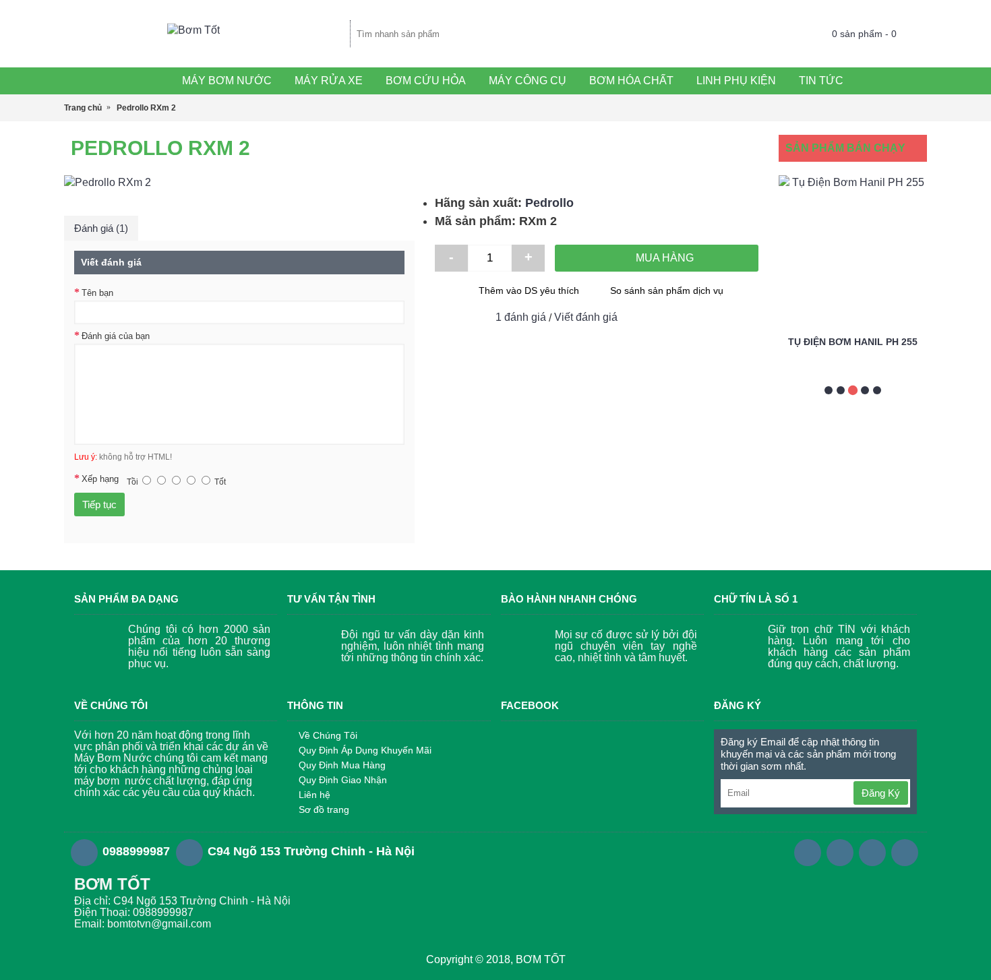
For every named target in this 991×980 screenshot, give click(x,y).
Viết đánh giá (586, 317)
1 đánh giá (521, 317)
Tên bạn (97, 293)
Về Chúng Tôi (328, 735)
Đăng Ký (881, 793)
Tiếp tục (99, 504)
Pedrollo (549, 203)
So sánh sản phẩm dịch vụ (666, 290)
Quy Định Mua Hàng (342, 765)
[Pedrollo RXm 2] (239, 182)
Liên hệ (314, 794)
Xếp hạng (100, 479)
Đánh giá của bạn (116, 336)
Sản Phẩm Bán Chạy (845, 148)
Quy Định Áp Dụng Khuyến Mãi (365, 750)
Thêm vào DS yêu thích (529, 290)
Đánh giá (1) (101, 228)
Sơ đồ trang (324, 809)
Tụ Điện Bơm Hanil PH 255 (853, 341)
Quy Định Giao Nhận (343, 779)
